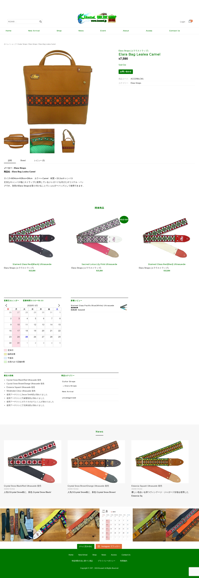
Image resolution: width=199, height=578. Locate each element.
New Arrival (34, 31)
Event (103, 31)
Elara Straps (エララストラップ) (133, 50)
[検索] (40, 21)
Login (182, 22)
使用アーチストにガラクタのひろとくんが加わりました (30, 402)
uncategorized (69, 398)
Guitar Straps (22, 44)
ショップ (13, 44)
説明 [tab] (10, 160)
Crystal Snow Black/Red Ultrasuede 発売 (24, 380)
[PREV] (6, 305)
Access (149, 31)
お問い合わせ (125, 71)
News (81, 31)
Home (8, 31)
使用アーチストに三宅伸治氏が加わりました (25, 405)
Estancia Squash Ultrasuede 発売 (21, 387)
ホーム (6, 44)
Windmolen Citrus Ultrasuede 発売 (21, 391)
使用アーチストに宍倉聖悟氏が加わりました (25, 398)
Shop (59, 31)
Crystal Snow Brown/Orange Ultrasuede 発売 (25, 384)
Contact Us (174, 31)
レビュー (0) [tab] (39, 160)
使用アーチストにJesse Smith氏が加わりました (27, 395)
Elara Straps (33, 44)
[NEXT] (58, 305)
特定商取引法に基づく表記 (82, 561)
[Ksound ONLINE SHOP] (97, 24)
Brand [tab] (23, 160)
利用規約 (123, 561)
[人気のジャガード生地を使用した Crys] (182, 525)
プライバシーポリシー (106, 561)
